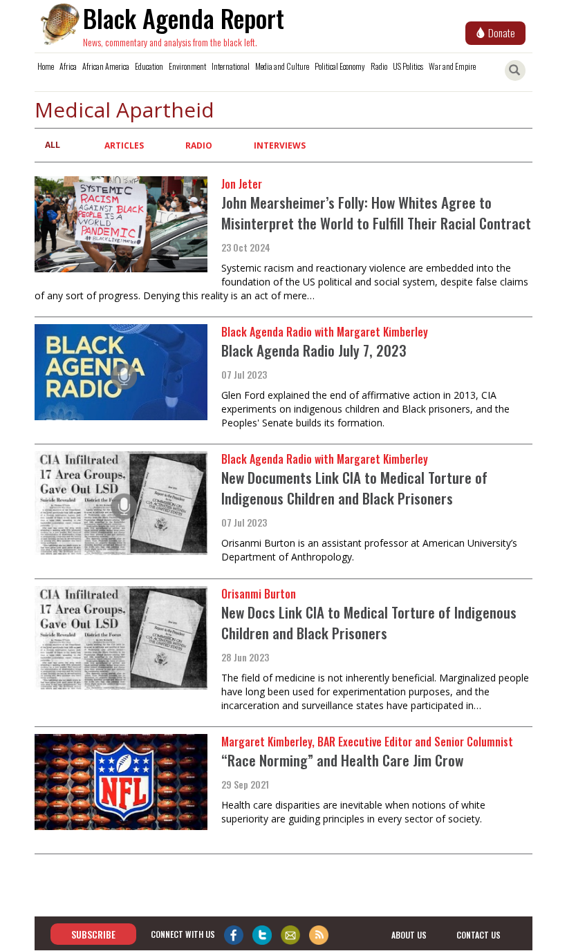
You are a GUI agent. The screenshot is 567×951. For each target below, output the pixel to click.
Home (45, 66)
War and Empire (452, 66)
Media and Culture (282, 66)
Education (149, 66)
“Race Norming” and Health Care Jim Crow (342, 760)
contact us (478, 935)
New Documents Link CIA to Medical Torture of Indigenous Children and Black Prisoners (354, 488)
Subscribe (93, 934)
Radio (379, 66)
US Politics (408, 66)
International (231, 66)
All (52, 145)
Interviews (280, 145)
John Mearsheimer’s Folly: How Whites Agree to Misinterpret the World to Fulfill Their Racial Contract (376, 212)
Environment (187, 66)
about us (409, 935)
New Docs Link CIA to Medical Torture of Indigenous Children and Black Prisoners (369, 622)
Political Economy (340, 66)
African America (105, 66)
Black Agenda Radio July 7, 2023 (314, 350)
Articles (124, 145)
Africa (68, 66)
